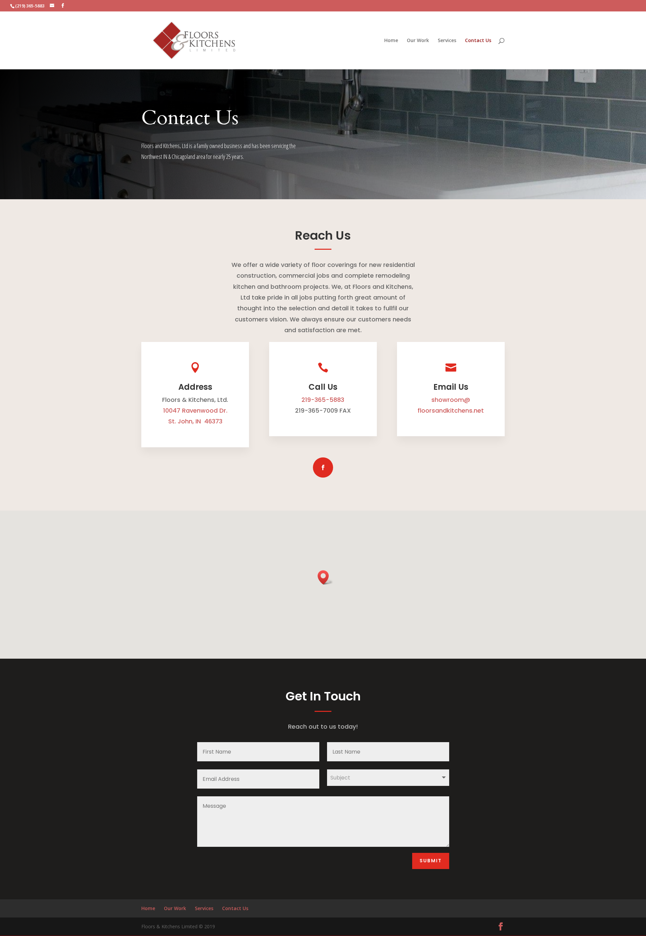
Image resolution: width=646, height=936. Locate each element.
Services (447, 40)
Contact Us (478, 40)
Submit (431, 860)
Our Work (418, 40)
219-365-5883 (322, 399)
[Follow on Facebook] (323, 467)
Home (391, 40)
